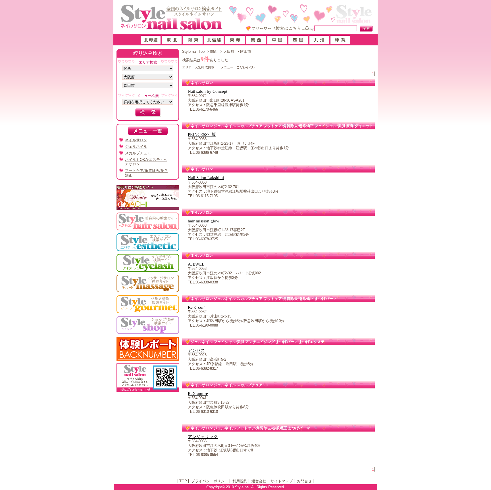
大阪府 (228, 51)
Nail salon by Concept (207, 91)
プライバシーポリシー (209, 481)
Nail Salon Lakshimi (206, 177)
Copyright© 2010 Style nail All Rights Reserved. (245, 487)
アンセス (196, 350)
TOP (183, 481)
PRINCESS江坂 (202, 134)
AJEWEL (196, 264)
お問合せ (304, 481)
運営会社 (258, 481)
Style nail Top (193, 51)
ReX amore (198, 393)
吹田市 (245, 51)
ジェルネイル (136, 146)
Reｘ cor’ (196, 307)
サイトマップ (282, 481)
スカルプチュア (138, 153)
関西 (214, 51)
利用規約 (239, 481)
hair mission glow (203, 221)
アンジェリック (203, 436)
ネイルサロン (136, 140)
